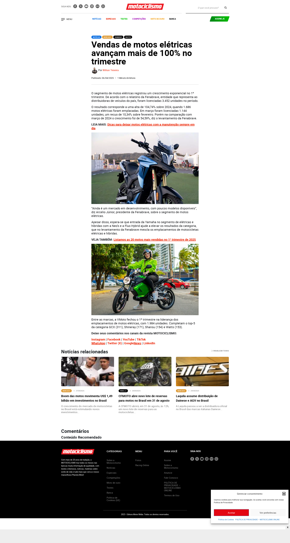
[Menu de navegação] (63, 19)
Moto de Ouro (157, 19)
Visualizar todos (221, 351)
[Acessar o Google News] (98, 7)
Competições (139, 19)
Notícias (96, 19)
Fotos (138, 460)
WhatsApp (98, 343)
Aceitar (231, 512)
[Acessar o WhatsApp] (103, 7)
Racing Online (142, 465)
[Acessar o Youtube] (86, 7)
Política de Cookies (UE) (113, 499)
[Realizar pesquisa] (225, 7)
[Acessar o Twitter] (81, 7)
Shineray (118, 37)
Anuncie (168, 472)
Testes (124, 19)
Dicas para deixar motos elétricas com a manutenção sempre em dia (143, 126)
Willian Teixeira (111, 70)
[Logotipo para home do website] (145, 7)
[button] (283, 493)
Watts (128, 37)
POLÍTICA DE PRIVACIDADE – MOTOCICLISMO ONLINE (257, 519)
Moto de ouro (113, 482)
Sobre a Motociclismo (114, 461)
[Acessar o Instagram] (92, 7)
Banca (172, 19)
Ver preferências (268, 512)
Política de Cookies (226, 519)
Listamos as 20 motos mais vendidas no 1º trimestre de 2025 (155, 239)
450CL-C (123, 391)
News (137, 343)
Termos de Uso (171, 495)
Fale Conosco (171, 477)
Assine (167, 460)
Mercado (107, 37)
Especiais (111, 19)
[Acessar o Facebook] (75, 7)
